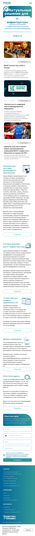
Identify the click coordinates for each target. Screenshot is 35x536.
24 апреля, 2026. (9, 62)
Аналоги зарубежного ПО (11, 485)
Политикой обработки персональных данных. (16, 456)
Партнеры (6, 495)
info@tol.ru (6, 507)
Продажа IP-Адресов (9, 483)
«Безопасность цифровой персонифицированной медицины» (14, 106)
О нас (5, 493)
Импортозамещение (9, 481)
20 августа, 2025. (9, 101)
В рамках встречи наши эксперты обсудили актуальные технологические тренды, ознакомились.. (16, 156)
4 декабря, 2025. (9, 143)
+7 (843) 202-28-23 (9, 509)
